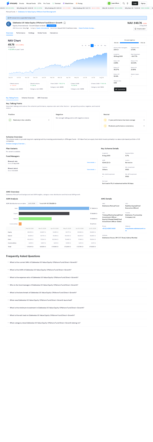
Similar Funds (42, 33)
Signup (143, 3)
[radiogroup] (94, 45)
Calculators (54, 33)
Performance (20, 33)
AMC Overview (42, 98)
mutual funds (10, 12)
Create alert (141, 29)
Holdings (31, 33)
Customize (121, 89)
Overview (9, 33)
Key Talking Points (12, 98)
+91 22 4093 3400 (108, 228)
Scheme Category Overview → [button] (16, 144)
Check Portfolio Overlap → (87, 28)
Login (135, 3)
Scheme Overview (28, 98)
